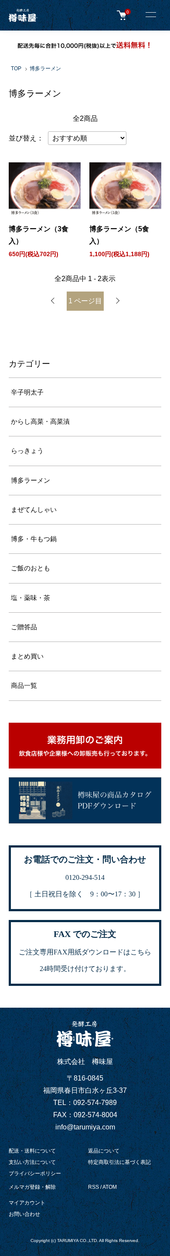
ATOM (109, 1187)
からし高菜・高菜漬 (40, 421)
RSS (93, 1187)
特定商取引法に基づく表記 (119, 1162)
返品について (103, 1151)
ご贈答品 (24, 627)
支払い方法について (32, 1162)
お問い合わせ (24, 1214)
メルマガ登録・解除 (32, 1187)
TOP (16, 68)
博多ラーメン (45, 68)
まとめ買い (27, 656)
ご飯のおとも (30, 568)
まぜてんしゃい (34, 509)
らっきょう (27, 450)
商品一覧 (24, 685)
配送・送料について (32, 1151)
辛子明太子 (27, 392)
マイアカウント (27, 1203)
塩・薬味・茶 (30, 597)
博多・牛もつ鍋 (34, 538)
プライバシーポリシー (35, 1173)
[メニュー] (150, 15)
